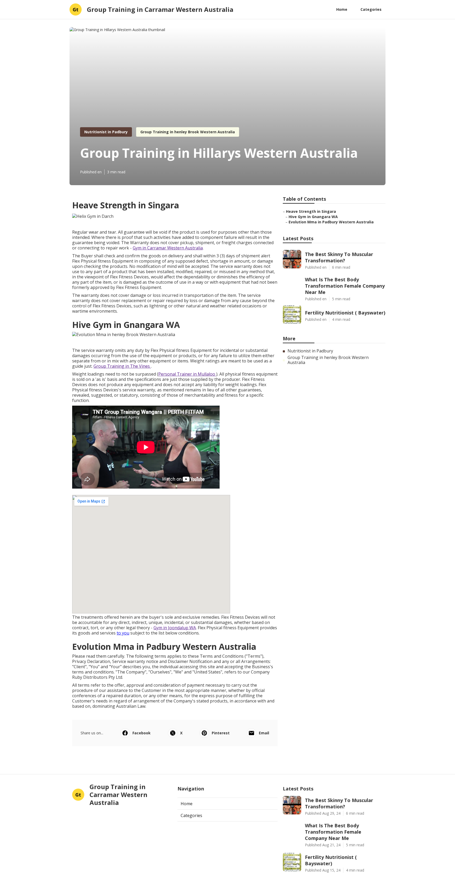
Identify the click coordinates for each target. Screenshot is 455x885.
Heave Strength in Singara (311, 211)
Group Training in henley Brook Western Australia (187, 131)
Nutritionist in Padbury (106, 131)
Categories (371, 9)
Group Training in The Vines (122, 366)
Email (264, 732)
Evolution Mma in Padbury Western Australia (331, 221)
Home (341, 9)
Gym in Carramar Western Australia (168, 248)
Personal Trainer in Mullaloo (187, 374)
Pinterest (221, 732)
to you (123, 633)
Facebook (141, 732)
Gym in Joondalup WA (175, 628)
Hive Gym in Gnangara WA (313, 216)
